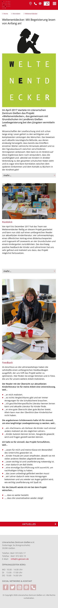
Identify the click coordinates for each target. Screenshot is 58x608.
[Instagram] (19, 587)
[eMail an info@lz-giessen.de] (40, 3)
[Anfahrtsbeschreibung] (30, 3)
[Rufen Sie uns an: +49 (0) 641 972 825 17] (35, 3)
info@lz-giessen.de (20, 559)
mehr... (7, 175)
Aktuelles (29, 524)
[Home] (6, 5)
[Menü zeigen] (54, 3)
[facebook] (5, 587)
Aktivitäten (16, 13)
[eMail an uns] (26, 587)
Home (6, 13)
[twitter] (12, 587)
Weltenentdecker (31, 13)
